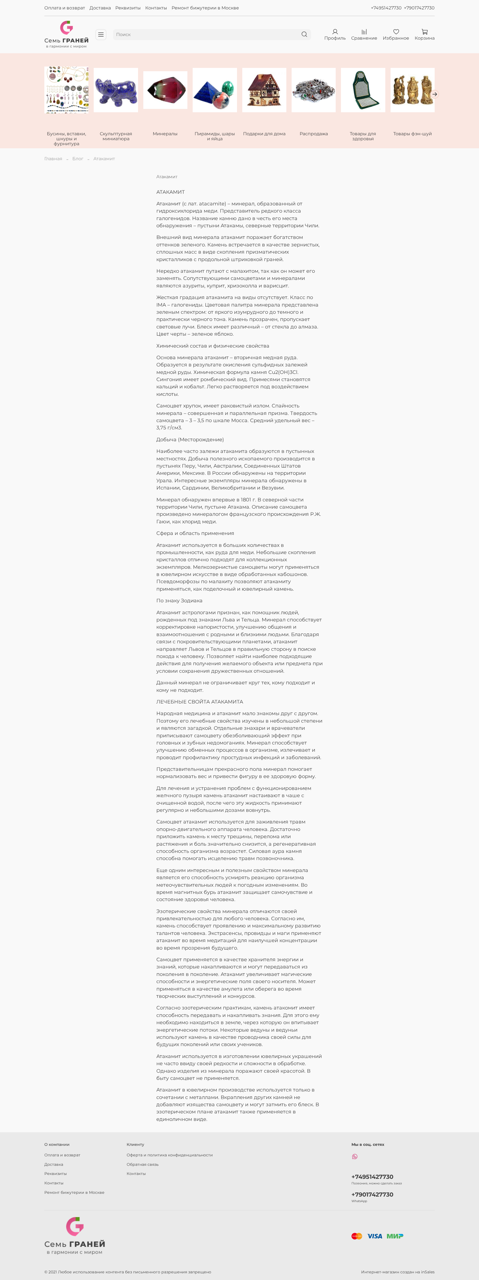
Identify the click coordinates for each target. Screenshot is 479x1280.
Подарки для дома (264, 133)
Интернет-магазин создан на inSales (398, 1271)
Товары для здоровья (363, 136)
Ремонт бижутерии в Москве (205, 8)
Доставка (100, 8)
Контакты (156, 8)
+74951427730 (386, 8)
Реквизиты (128, 8)
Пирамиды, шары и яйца (215, 136)
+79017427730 (419, 8)
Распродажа (314, 133)
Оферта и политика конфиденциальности (170, 1154)
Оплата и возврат (64, 8)
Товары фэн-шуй (412, 133)
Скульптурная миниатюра (116, 136)
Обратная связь (143, 1164)
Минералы (165, 133)
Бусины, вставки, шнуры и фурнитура (66, 138)
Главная (53, 158)
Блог (77, 158)
